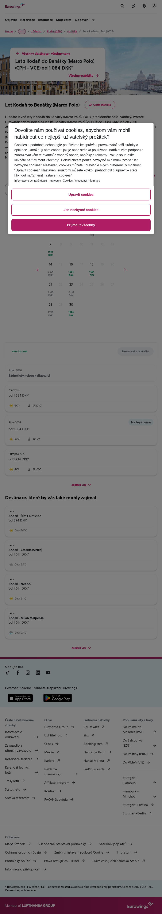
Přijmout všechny (81, 225)
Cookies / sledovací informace (81, 180)
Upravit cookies (80, 195)
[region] (81, 178)
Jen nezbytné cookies (80, 210)
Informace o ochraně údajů (30, 180)
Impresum (55, 180)
